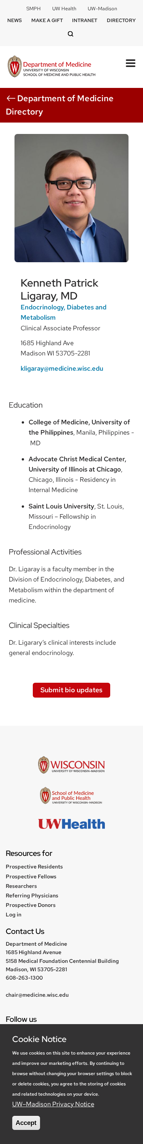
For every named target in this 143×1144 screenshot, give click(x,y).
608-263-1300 (24, 977)
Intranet (84, 20)
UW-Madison (102, 8)
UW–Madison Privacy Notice (53, 1104)
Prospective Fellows (31, 876)
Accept (26, 1122)
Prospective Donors (31, 905)
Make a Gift (47, 20)
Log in (13, 914)
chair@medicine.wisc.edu (37, 994)
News (14, 20)
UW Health (64, 8)
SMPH (33, 8)
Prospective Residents (34, 866)
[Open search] (72, 34)
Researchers (21, 886)
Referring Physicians (32, 895)
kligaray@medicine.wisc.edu (62, 368)
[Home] (51, 67)
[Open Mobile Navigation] (130, 63)
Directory (121, 20)
